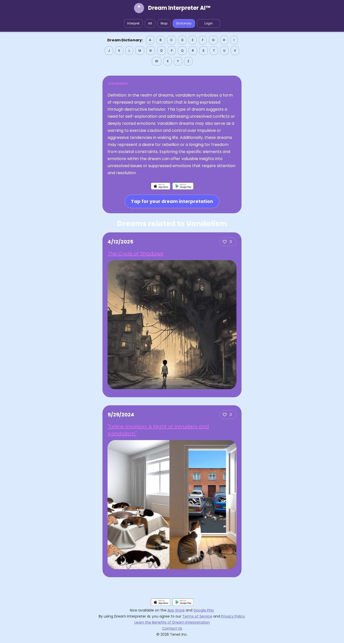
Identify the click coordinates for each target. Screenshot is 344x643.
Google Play (203, 610)
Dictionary (184, 23)
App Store (176, 610)
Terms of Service (197, 616)
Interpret (133, 23)
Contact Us (172, 628)
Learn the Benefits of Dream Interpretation (172, 622)
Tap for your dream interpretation (172, 201)
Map (164, 23)
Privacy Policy (233, 616)
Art (150, 23)
